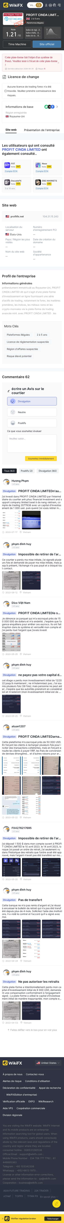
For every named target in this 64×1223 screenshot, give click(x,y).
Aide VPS (8, 1108)
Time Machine (17, 44)
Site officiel (47, 44)
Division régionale (12, 1115)
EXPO (32, 1101)
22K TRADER (41, 1190)
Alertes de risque (12, 1081)
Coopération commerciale (31, 1108)
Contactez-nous (35, 1074)
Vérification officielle (14, 1101)
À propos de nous (12, 1074)
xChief (7, 1196)
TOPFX (19, 1196)
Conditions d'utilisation (37, 1081)
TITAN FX (32, 1196)
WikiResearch (45, 1101)
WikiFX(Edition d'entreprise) (21, 1094)
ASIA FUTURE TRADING (16, 1190)
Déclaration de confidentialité (19, 1087)
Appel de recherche (50, 1087)
